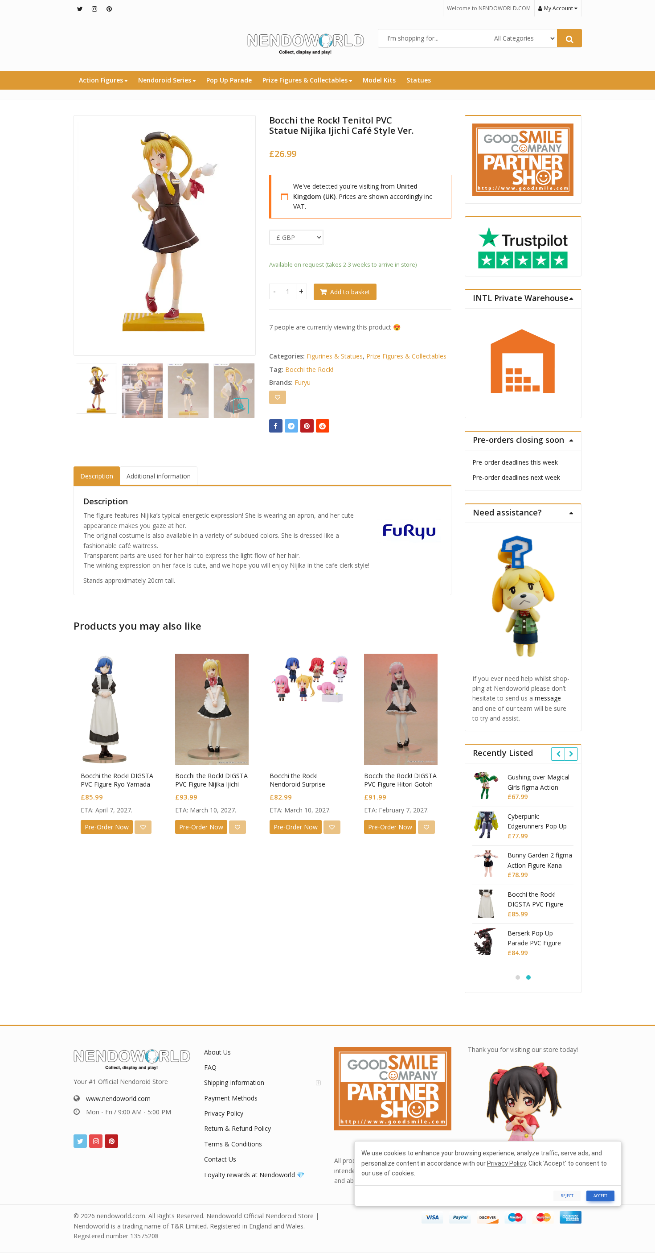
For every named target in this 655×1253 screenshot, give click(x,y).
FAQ (210, 1067)
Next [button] (239, 233)
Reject (567, 1195)
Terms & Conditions (233, 1144)
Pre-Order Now (107, 827)
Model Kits (379, 80)
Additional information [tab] (159, 476)
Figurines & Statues (335, 356)
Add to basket (350, 292)
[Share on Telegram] (291, 426)
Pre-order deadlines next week (516, 477)
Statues (418, 80)
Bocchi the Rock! (309, 369)
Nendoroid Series (165, 80)
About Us (217, 1052)
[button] (248, 413)
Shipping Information (234, 1082)
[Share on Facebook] (275, 426)
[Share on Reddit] (322, 426)
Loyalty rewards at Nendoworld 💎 (254, 1175)
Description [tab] (96, 476)
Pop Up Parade (229, 80)
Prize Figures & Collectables (305, 80)
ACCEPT (600, 1195)
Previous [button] (89, 233)
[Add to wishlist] (277, 397)
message (548, 698)
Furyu (303, 382)
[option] (164, 226)
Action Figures (102, 80)
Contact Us (220, 1159)
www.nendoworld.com (118, 1098)
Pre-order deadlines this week (515, 462)
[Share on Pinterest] (307, 426)
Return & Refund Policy (237, 1128)
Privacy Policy (223, 1113)
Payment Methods (231, 1098)
